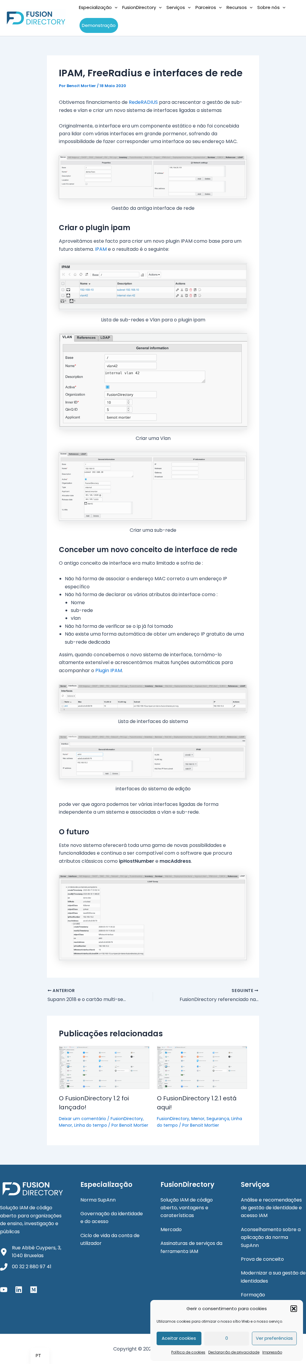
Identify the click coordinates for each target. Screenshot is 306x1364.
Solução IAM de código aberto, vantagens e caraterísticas (186, 1207)
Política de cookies (188, 1352)
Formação (253, 1294)
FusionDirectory (127, 1119)
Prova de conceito (262, 1259)
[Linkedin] (18, 1289)
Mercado (171, 1229)
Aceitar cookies (179, 1338)
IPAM (101, 249)
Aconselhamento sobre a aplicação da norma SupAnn (271, 1237)
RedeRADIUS (143, 102)
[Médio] (33, 1289)
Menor (65, 1125)
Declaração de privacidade (233, 1352)
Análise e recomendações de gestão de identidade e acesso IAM (271, 1207)
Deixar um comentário (82, 1119)
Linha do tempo (90, 1125)
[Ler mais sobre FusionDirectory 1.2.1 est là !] (202, 1067)
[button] (294, 1309)
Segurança (217, 1119)
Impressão (272, 1352)
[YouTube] (3, 1289)
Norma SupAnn (98, 1199)
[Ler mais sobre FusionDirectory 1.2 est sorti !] (104, 1067)
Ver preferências (274, 1338)
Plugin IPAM (108, 670)
